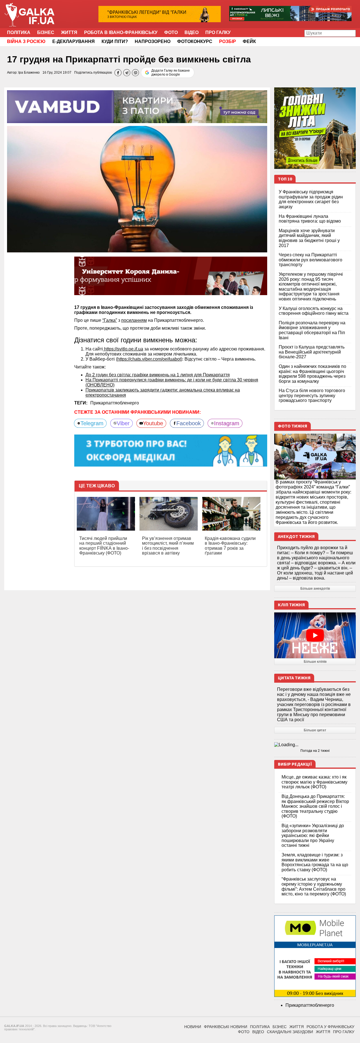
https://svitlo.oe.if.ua (123, 349)
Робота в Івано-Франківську (121, 32)
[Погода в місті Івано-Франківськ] (315, 744)
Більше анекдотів (315, 588)
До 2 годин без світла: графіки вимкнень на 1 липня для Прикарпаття (158, 374)
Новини (192, 1026)
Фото (171, 32)
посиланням (134, 320)
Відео (191, 32)
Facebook (188, 423)
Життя (69, 32)
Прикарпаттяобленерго (114, 403)
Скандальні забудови (290, 1032)
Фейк (249, 41)
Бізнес (45, 32)
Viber (123, 423)
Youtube (153, 423)
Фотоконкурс (194, 41)
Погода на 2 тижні (315, 751)
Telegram (92, 423)
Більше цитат (315, 730)
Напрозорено (152, 41)
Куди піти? (115, 41)
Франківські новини (225, 1026)
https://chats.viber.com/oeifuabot (149, 359)
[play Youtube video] (315, 635)
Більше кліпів (315, 662)
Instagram (226, 423)
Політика (18, 32)
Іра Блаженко (29, 72)
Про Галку (218, 32)
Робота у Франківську (330, 1026)
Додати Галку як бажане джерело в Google (170, 72)
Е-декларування (73, 41)
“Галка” (109, 320)
